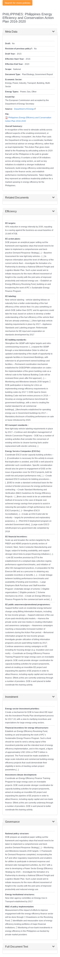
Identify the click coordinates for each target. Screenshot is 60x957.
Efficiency (11, 211)
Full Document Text (16, 946)
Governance (12, 821)
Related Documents (17, 197)
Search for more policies (17, 2)
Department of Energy (25, 109)
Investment (11, 696)
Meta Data (11, 31)
